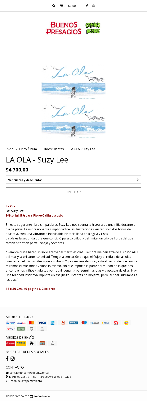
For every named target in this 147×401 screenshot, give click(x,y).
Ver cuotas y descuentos (25, 180)
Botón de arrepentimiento (25, 381)
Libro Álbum (28, 149)
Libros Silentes (53, 149)
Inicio (10, 149)
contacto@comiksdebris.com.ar (29, 372)
